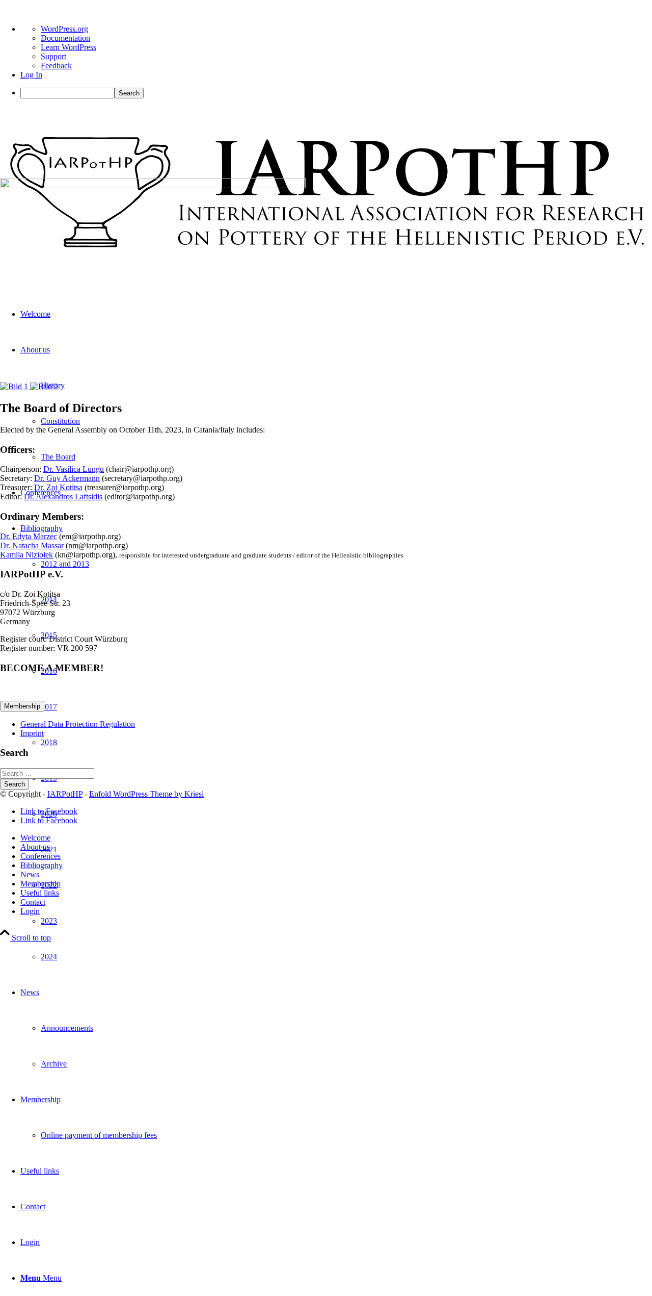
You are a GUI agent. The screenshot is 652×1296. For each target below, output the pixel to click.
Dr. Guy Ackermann (67, 478)
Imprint (32, 733)
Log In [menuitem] (31, 74)
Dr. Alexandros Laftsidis (63, 496)
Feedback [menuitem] (56, 65)
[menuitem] (336, 93)
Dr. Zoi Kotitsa (58, 487)
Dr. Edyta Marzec (28, 536)
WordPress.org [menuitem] (64, 28)
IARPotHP (65, 794)
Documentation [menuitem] (65, 38)
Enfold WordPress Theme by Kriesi (146, 794)
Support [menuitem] (53, 56)
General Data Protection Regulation (77, 724)
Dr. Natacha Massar (32, 545)
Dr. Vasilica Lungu (73, 469)
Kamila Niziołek (26, 554)
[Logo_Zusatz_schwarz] (326, 270)
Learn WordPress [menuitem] (68, 47)
